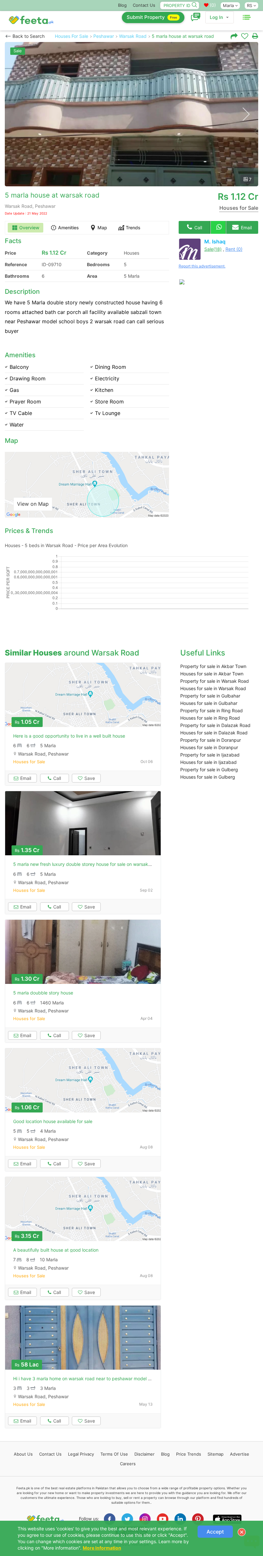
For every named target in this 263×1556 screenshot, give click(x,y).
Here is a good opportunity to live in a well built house (69, 736)
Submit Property (152, 17)
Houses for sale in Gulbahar (208, 703)
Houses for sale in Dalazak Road (214, 732)
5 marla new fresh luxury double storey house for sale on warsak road (86, 864)
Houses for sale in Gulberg (207, 777)
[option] (131, 114)
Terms (114, 1454)
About (23, 1454)
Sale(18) (213, 249)
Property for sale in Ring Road (211, 710)
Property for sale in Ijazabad (210, 754)
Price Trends (188, 1454)
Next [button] (246, 114)
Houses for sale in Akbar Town (211, 673)
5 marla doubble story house (43, 992)
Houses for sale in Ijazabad (208, 762)
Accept (215, 1531)
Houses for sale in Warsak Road (213, 688)
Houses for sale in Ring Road (210, 718)
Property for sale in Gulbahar (210, 695)
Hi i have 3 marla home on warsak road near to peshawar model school (87, 1378)
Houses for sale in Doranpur (209, 747)
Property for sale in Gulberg (209, 769)
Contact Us (144, 5)
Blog (122, 5)
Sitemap (216, 1454)
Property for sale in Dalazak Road (215, 725)
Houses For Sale (71, 36)
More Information (102, 1548)
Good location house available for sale (52, 1121)
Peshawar (103, 36)
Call (197, 227)
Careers (128, 1463)
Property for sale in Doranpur (210, 740)
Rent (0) (233, 249)
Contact (50, 1454)
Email (246, 227)
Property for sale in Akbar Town (213, 666)
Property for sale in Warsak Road (214, 681)
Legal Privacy (81, 1454)
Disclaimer (144, 1454)
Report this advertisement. (202, 266)
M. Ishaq (214, 241)
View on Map (33, 504)
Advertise (239, 1454)
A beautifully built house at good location (55, 1250)
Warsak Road (133, 36)
